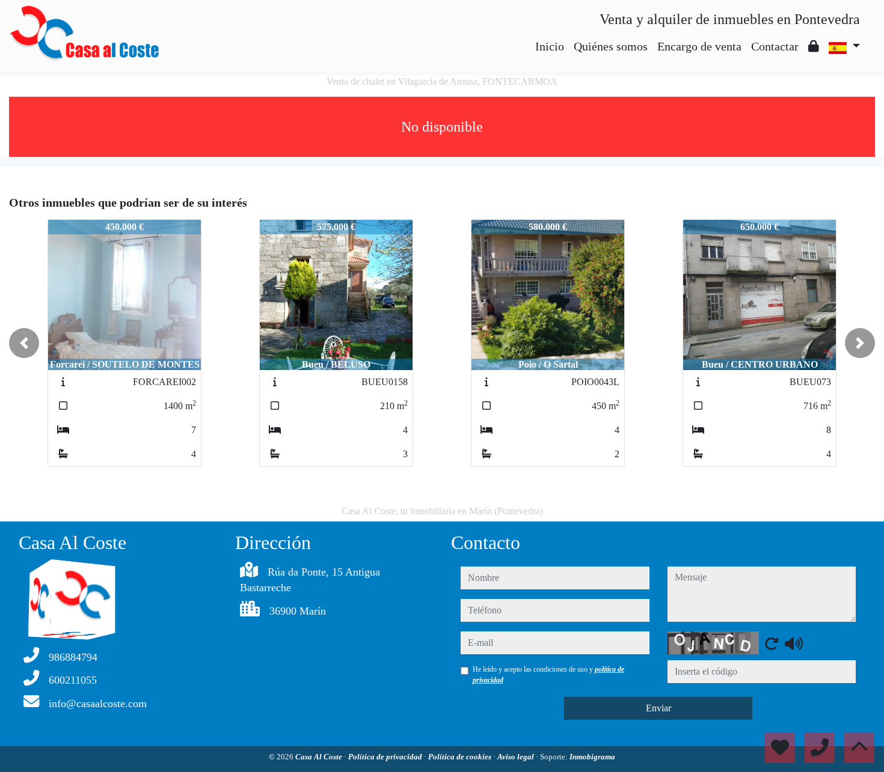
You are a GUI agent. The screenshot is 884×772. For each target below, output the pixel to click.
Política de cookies (460, 756)
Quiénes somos (611, 46)
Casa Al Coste (319, 756)
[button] (24, 343)
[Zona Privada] (813, 46)
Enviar (658, 708)
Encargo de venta (699, 46)
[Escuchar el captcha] (793, 643)
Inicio (549, 46)
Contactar (775, 46)
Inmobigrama (592, 756)
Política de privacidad (386, 756)
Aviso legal (516, 756)
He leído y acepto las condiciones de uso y (548, 674)
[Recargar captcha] (771, 643)
